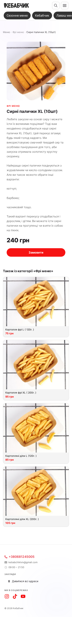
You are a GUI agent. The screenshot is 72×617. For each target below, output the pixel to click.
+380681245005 (22, 557)
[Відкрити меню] (64, 5)
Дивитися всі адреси (25, 581)
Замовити (36, 252)
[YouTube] (23, 596)
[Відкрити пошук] (55, 5)
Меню (6, 32)
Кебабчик (42, 15)
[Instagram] (6, 596)
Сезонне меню (17, 15)
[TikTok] (15, 596)
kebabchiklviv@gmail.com (22, 562)
